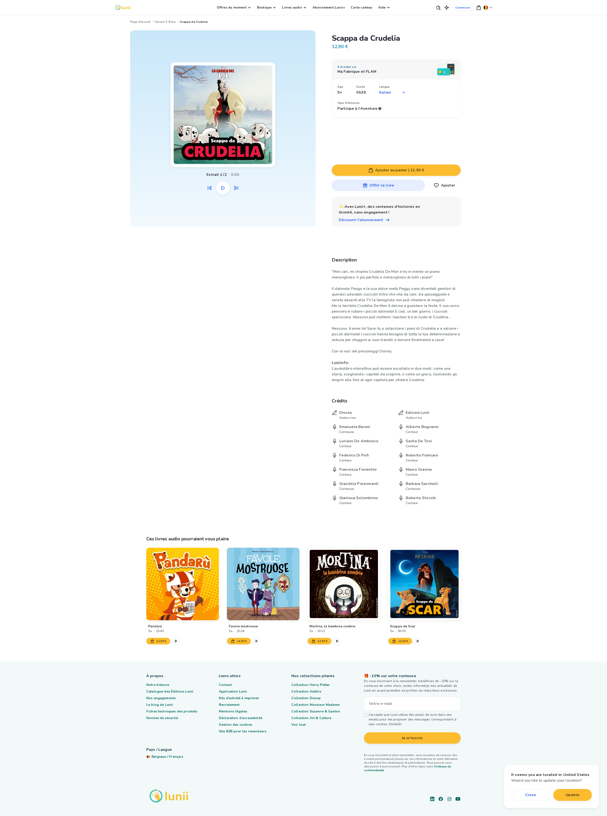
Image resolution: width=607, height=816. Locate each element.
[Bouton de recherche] (438, 7)
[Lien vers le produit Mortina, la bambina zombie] (344, 584)
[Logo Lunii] (123, 7)
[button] (446, 7)
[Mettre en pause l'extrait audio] (223, 188)
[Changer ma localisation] (488, 7)
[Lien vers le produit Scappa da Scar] (424, 584)
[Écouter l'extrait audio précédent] (209, 188)
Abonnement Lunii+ (329, 7)
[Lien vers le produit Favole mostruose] (263, 584)
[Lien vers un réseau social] (432, 799)
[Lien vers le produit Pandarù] (182, 584)
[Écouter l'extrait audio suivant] (236, 188)
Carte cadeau (361, 7)
